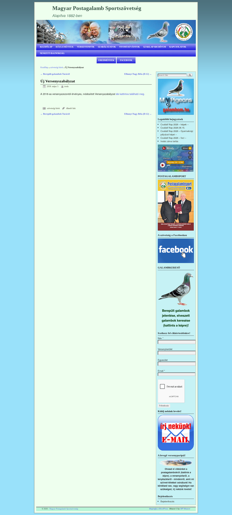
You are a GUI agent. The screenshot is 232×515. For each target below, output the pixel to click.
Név (160, 338)
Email (161, 370)
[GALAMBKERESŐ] (176, 306)
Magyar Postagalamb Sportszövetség (96, 8)
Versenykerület (165, 349)
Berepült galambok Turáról (55, 74)
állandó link (71, 108)
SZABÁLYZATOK (107, 47)
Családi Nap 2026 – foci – (173, 137)
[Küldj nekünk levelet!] (176, 449)
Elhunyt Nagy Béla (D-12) (138, 74)
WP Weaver (185, 508)
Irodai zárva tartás (169, 141)
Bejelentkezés (167, 501)
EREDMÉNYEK (106, 60)
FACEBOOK (126, 60)
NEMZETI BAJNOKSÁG (52, 53)
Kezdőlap (44, 67)
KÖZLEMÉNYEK (65, 47)
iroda (66, 86)
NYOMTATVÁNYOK (129, 47)
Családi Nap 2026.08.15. (172, 127)
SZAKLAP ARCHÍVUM (154, 47)
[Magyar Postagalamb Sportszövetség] (116, 32)
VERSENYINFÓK (85, 47)
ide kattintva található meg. (130, 94)
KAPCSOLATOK (177, 47)
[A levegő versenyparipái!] (176, 465)
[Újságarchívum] (176, 229)
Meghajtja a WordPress (158, 508)
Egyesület (163, 360)
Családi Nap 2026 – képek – (174, 124)
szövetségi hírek (56, 67)
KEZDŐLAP (46, 47)
